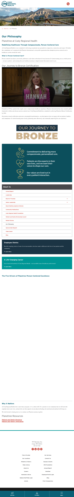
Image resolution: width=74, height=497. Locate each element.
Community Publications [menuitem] (12, 209)
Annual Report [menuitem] (10, 191)
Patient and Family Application (12, 421)
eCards (26, 481)
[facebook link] (33, 449)
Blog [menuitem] (7, 235)
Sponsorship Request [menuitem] (11, 228)
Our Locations (26, 458)
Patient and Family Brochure (12, 420)
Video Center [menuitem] (9, 231)
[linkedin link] (35, 449)
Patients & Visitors (26, 461)
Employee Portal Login (48, 474)
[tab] (67, 198)
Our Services (48, 455)
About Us (6, 28)
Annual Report (48, 468)
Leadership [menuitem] (9, 195)
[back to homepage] (2, 28)
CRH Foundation (48, 465)
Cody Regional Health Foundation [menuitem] (14, 213)
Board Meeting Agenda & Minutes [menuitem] (14, 206)
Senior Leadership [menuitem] (10, 202)
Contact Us (48, 458)
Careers (26, 471)
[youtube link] (38, 449)
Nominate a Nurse (26, 474)
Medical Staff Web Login (26, 478)
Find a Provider (26, 455)
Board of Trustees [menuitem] (10, 198)
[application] (37, 87)
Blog (48, 478)
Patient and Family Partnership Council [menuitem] (16, 217)
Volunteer (47, 471)
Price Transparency (48, 481)
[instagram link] (41, 449)
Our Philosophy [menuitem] (10, 224)
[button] (37, 87)
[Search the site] (68, 3)
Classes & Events (47, 461)
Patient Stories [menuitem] (10, 220)
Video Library (26, 465)
